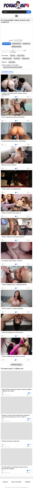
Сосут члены (20, 55)
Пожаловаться (16, 43)
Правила (27, 482)
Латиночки (17, 58)
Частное (12, 55)
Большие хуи (25, 58)
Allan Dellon (12, 62)
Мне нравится (10, 40)
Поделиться (26, 43)
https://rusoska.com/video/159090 (12, 67)
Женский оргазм (7, 58)
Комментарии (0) (16, 46)
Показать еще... (16, 364)
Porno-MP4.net (13, 487)
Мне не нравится (12, 40)
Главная (5, 482)
